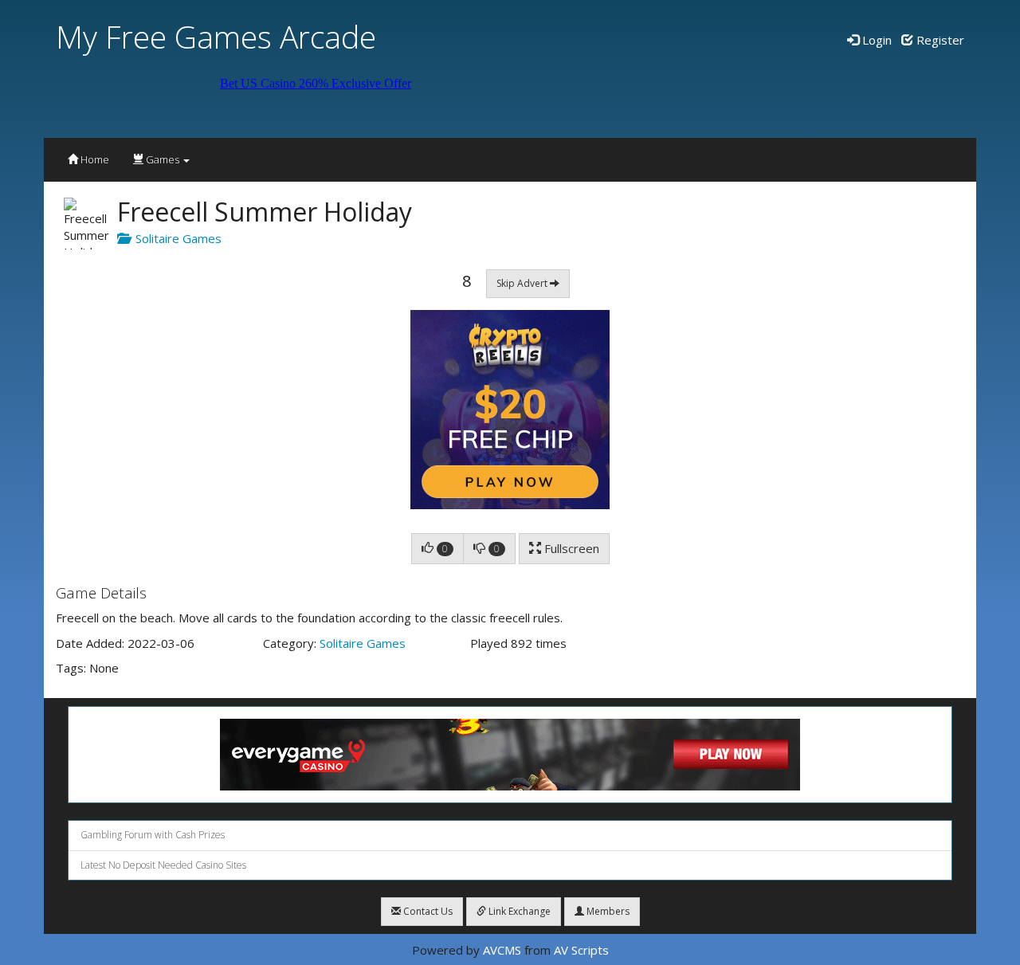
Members (607, 911)
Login (875, 40)
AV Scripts (581, 950)
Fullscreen (570, 548)
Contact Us (427, 911)
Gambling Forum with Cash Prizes (152, 834)
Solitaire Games (175, 238)
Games (162, 159)
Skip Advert (523, 283)
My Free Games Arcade (216, 36)
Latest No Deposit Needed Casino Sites (163, 865)
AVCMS (502, 950)
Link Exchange (518, 911)
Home (93, 159)
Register (938, 40)
